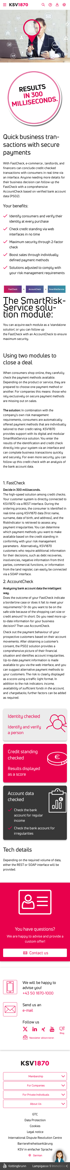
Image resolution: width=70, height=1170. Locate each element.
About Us (35, 1104)
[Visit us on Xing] (43, 1029)
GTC (35, 1114)
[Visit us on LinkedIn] (34, 1029)
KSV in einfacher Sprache (35, 1149)
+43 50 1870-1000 (38, 993)
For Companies (36, 1085)
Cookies (35, 1126)
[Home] (18, 4)
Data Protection (35, 1120)
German (64, 5)
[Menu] (4, 4)
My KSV (57, 5)
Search (43, 5)
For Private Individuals (36, 1094)
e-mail (28, 1010)
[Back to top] (66, 1138)
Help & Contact (50, 5)
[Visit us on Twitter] (25, 1029)
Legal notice (35, 1132)
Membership (35, 1076)
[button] (59, 1156)
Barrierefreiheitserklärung (35, 1143)
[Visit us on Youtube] (52, 1029)
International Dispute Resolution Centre (35, 1138)
